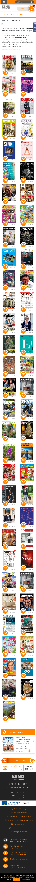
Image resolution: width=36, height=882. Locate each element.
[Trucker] (27, 624)
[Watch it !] (27, 688)
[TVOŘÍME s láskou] (27, 644)
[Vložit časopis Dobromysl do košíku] (23, 159)
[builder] (9, 106)
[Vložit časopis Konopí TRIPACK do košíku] (5, 267)
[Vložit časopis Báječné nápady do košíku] (5, 94)
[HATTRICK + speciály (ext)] (9, 192)
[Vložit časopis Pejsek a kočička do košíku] (23, 482)
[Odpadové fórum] (27, 451)
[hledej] (32, 1)
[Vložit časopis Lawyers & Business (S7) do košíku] (23, 331)
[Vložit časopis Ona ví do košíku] (5, 482)
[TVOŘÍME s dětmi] (9, 644)
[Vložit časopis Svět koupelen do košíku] (23, 590)
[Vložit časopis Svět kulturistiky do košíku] (23, 611)
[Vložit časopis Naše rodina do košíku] (23, 439)
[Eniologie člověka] (9, 171)
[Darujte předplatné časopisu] (18, 760)
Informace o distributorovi (20, 828)
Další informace (26, 880)
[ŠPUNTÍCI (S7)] (9, 580)
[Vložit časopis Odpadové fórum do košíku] (23, 460)
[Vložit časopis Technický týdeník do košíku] (5, 633)
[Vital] (9, 688)
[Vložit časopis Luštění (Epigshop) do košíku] (5, 374)
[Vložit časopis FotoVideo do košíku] (23, 180)
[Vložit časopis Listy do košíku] (23, 353)
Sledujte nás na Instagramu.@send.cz (18, 860)
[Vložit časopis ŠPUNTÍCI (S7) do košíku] (5, 590)
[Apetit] (9, 63)
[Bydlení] (9, 128)
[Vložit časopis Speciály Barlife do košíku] (23, 568)
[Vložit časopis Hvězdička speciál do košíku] (23, 223)
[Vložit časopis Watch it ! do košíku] (23, 697)
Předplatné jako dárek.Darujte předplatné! (17, 847)
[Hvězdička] (9, 214)
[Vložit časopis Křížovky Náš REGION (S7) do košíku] (5, 310)
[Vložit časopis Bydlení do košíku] (5, 137)
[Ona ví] (9, 472)
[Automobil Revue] (27, 64)
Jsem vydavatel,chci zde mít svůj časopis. (18, 866)
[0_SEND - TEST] (9, 710)
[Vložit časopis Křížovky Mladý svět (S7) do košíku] (23, 288)
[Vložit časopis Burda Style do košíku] (23, 116)
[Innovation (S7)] (9, 236)
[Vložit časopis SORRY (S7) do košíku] (5, 568)
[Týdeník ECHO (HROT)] (27, 193)
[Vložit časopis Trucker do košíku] (23, 633)
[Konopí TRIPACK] (9, 257)
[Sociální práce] (27, 538)
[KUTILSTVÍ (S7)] (9, 322)
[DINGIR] (9, 150)
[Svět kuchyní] (9, 601)
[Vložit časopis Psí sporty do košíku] (23, 504)
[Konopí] (27, 236)
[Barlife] (27, 85)
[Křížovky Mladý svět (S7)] (27, 279)
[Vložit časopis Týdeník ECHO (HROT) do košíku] (23, 202)
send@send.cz (20, 798)
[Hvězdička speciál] (27, 214)
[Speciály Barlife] (27, 559)
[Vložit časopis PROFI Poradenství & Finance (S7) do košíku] (5, 504)
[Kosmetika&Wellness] (27, 257)
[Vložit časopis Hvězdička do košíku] (5, 223)
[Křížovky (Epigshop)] (9, 279)
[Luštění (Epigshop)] (9, 365)
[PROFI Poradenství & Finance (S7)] (9, 494)
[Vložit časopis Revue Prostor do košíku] (23, 525)
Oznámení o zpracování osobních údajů (20, 820)
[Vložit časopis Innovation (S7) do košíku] (5, 245)
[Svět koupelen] (27, 580)
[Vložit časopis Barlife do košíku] (23, 94)
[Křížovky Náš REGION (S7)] (9, 301)
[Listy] (27, 344)
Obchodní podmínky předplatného (20, 816)
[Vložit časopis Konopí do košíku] (23, 245)
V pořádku (17, 880)
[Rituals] (9, 537)
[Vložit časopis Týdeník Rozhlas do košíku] (23, 676)
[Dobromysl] (27, 150)
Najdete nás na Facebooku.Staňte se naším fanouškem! (19, 853)
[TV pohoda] (9, 667)
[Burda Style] (27, 106)
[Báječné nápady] (9, 85)
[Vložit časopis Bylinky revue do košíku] (23, 137)
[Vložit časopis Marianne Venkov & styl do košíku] (23, 374)
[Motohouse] (9, 408)
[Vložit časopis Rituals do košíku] (5, 547)
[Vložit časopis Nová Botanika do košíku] (5, 460)
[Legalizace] (9, 344)
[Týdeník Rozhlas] (27, 667)
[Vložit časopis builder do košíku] (5, 116)
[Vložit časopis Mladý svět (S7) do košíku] (5, 396)
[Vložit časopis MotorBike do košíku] (23, 417)
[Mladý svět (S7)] (9, 387)
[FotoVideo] (27, 171)
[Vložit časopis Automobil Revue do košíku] (23, 73)
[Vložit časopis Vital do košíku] (5, 697)
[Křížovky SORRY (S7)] (27, 301)
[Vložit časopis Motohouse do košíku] (5, 417)
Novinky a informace (20, 812)
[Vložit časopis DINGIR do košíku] (5, 159)
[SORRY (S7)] (9, 559)
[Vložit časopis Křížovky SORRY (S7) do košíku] (23, 310)
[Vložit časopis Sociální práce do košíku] (23, 547)
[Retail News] (9, 515)
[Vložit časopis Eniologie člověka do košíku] (5, 180)
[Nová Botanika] (9, 451)
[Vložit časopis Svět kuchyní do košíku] (5, 611)
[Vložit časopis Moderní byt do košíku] (23, 396)
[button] (2, 741)
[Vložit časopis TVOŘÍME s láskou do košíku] (23, 654)
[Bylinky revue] (27, 128)
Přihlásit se (21, 9)
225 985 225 (16, 766)
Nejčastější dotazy (20, 809)
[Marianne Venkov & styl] (27, 364)
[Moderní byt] (27, 386)
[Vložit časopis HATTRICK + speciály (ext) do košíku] (5, 202)
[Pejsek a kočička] (27, 472)
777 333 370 (16, 769)
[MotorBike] (27, 408)
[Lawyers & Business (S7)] (27, 322)
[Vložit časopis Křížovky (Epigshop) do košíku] (5, 288)
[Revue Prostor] (27, 516)
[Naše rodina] (27, 430)
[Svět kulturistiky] (27, 602)
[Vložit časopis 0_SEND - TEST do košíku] (5, 719)
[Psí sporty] (27, 494)
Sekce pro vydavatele (20, 832)
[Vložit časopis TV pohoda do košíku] (5, 676)
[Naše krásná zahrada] (9, 429)
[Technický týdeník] (9, 624)
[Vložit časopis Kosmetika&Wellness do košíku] (23, 267)
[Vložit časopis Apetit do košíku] (5, 73)
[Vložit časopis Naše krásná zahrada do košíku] (5, 439)
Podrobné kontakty (20, 824)
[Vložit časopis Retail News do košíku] (5, 525)
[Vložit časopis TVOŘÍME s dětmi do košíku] (5, 654)
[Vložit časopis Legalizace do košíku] (5, 353)
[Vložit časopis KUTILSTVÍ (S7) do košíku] (5, 331)
